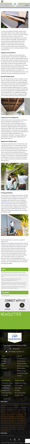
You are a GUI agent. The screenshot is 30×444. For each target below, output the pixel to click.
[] (3, 5)
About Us (4, 358)
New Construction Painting (23, 366)
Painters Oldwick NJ (22, 420)
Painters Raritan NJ (23, 423)
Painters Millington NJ (12, 418)
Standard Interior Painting (7, 383)
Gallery (4, 363)
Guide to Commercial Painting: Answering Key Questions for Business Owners (13, 287)
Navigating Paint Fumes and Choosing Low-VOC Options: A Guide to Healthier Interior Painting (13, 283)
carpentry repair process (17, 195)
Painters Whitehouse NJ (5, 430)
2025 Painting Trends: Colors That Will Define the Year (14, 275)
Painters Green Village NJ (5, 414)
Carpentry (20, 375)
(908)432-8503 (15, 348)
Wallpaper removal (21, 370)
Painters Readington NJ (5, 425)
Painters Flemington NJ (5, 412)
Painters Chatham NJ (4, 409)
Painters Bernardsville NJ (24, 403)
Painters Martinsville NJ (13, 416)
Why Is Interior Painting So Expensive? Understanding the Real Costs (11, 279)
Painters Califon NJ (4, 411)
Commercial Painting (22, 363)
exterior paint (14, 210)
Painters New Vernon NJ (14, 420)
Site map (21, 442)
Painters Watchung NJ (13, 429)
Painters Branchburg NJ (24, 407)
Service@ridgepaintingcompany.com (15, 351)
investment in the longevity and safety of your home (13, 243)
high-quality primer (5, 202)
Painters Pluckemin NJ (13, 421)
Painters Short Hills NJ (5, 427)
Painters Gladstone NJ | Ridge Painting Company (18, 412)
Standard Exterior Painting (21, 383)
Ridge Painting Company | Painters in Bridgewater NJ (10, 407)
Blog (3, 366)
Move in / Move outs (6, 385)
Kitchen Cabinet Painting (22, 373)
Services (4, 361)
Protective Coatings (19, 395)
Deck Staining (18, 387)
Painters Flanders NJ (19, 411)
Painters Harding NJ (13, 414)
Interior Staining (6, 387)
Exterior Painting (21, 361)
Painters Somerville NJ (15, 423)
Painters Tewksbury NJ (21, 427)
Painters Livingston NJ (13, 425)
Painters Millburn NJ (4, 418)
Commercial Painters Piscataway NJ (7, 435)
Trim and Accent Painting (20, 392)
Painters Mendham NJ (21, 416)
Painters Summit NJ (12, 427)
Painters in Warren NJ (4, 429)
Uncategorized (5, 295)
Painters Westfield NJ (21, 429)
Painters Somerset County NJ (6, 423)
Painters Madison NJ (4, 416)
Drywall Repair (5, 395)
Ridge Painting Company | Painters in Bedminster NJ (10, 405)
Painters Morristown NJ (21, 418)
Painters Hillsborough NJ (22, 414)
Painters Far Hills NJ (11, 411)
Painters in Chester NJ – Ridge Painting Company (17, 409)
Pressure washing (21, 368)
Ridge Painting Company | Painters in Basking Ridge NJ (10, 403)
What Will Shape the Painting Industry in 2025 (13, 272)
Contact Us (5, 368)
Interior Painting (21, 358)
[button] (2, 1)
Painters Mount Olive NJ (5, 420)
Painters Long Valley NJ (22, 425)
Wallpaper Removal (6, 390)
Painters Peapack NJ (4, 421)
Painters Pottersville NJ (21, 421)
